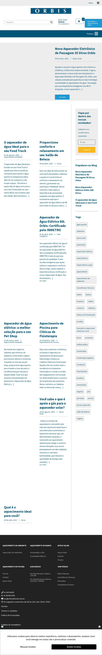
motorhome (81, 385)
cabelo (90, 301)
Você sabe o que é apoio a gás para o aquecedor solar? (53, 403)
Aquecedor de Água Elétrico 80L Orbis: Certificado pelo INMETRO (53, 223)
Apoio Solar (77, 58)
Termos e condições (9, 611)
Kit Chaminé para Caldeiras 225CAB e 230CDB (40, 580)
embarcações (82, 344)
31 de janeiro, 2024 (47, 340)
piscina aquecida (83, 405)
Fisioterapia (81, 351)
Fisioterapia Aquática (85, 358)
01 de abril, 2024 (46, 234)
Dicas (59, 163)
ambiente (80, 231)
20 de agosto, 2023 (47, 412)
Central (60, 556)
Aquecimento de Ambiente (14, 545)
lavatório (80, 378)
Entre (61, 21)
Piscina (60, 560)
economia (89, 338)
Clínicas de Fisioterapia (86, 315)
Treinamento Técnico (66, 585)
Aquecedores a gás (84, 265)
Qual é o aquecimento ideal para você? (17, 511)
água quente (82, 224)
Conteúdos (63, 566)
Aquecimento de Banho (13, 157)
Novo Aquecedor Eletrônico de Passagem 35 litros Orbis (75, 51)
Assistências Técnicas (85, 288)
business (80, 301)
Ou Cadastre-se (63, 24)
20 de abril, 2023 (10, 520)
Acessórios (35, 566)
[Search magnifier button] (51, 22)
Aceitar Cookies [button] (74, 647)
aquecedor (81, 245)
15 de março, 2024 (11, 340)
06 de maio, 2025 (61, 58)
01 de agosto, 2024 (11, 155)
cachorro (80, 308)
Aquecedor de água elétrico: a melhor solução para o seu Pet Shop (18, 329)
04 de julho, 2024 (46, 163)
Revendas (62, 581)
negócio (80, 391)
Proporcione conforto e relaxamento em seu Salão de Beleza (52, 150)
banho (79, 294)
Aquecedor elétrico (84, 251)
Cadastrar (86, 150)
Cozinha (80, 321)
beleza (88, 294)
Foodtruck (81, 364)
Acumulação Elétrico (38, 556)
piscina (91, 398)
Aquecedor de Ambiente (12, 552)
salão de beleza (83, 412)
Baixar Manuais (63, 574)
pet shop (80, 398)
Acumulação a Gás (37, 552)
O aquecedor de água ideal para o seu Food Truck (16, 146)
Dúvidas (4, 606)
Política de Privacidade (10, 615)
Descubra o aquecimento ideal (93, 23)
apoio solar (81, 238)
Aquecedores (82, 258)
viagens (80, 418)
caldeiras (91, 308)
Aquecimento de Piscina (49, 342)
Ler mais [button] (62, 97)
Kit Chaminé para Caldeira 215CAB (40, 574)
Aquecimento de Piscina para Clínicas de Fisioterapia (51, 329)
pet (88, 391)
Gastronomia (82, 371)
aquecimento (82, 271)
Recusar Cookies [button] (28, 647)
